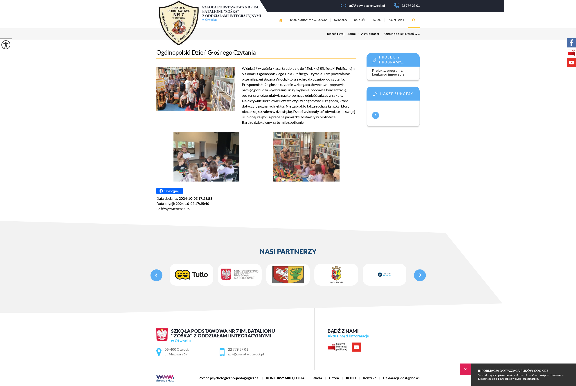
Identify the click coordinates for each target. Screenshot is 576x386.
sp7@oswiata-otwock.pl (367, 5)
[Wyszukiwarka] (414, 20)
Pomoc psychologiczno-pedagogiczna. (280, 20)
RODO (377, 20)
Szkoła (340, 20)
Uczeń (359, 20)
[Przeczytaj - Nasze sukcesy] (399, 95)
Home (351, 33)
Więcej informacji (375, 115)
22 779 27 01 (410, 5)
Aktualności (368, 33)
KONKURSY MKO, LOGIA (308, 20)
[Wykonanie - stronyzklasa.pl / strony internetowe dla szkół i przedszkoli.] (165, 379)
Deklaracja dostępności (401, 378)
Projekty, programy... (392, 59)
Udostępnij (172, 191)
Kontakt (397, 20)
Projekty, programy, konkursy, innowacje (388, 72)
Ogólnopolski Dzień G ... (400, 33)
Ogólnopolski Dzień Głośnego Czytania (206, 52)
